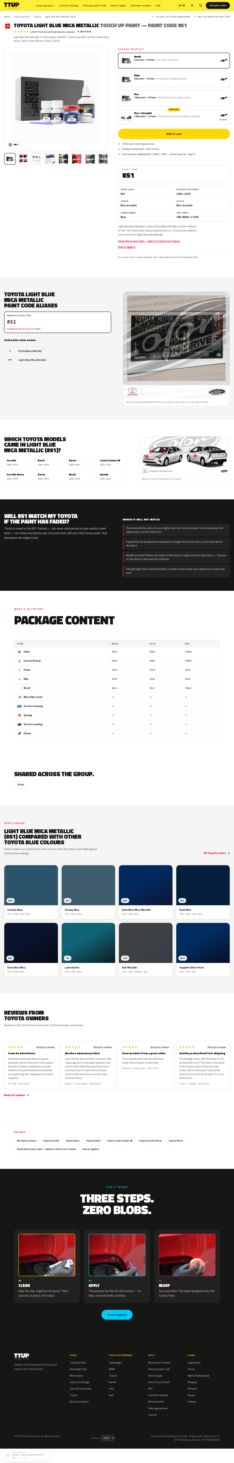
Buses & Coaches (79, 1402)
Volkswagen (115, 1363)
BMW (112, 1369)
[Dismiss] (46, 1452)
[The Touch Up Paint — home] (11, 6)
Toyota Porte (175, 1140)
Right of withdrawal (198, 1376)
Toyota (37, 16)
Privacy (191, 1395)
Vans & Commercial (80, 1389)
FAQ (158, 5)
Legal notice (194, 1363)
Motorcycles (76, 1376)
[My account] (192, 5)
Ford (111, 1389)
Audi (111, 1395)
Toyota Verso (93, 1140)
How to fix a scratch (159, 1382)
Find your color (217, 5)
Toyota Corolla (51, 1140)
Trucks (73, 1395)
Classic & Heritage (79, 1382)
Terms (191, 1369)
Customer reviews (140, 5)
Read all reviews (14, 1095)
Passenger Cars (78, 1369)
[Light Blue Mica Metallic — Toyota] (23, 159)
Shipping (192, 1382)
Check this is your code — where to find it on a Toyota (149, 241)
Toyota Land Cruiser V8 (119, 1140)
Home (7, 16)
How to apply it (126, 247)
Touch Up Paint (45, 5)
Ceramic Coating (68, 5)
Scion (20, 784)
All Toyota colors (215, 853)
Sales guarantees (158, 1408)
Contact (152, 1415)
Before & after (156, 1402)
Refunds (192, 1389)
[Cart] (200, 5)
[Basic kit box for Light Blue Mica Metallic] (10, 159)
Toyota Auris (72, 1140)
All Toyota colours (26, 1140)
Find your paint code (94, 5)
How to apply (118, 5)
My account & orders (159, 1363)
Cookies (192, 1402)
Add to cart (174, 134)
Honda (112, 1382)
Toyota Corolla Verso (150, 1140)
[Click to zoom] (55, 99)
